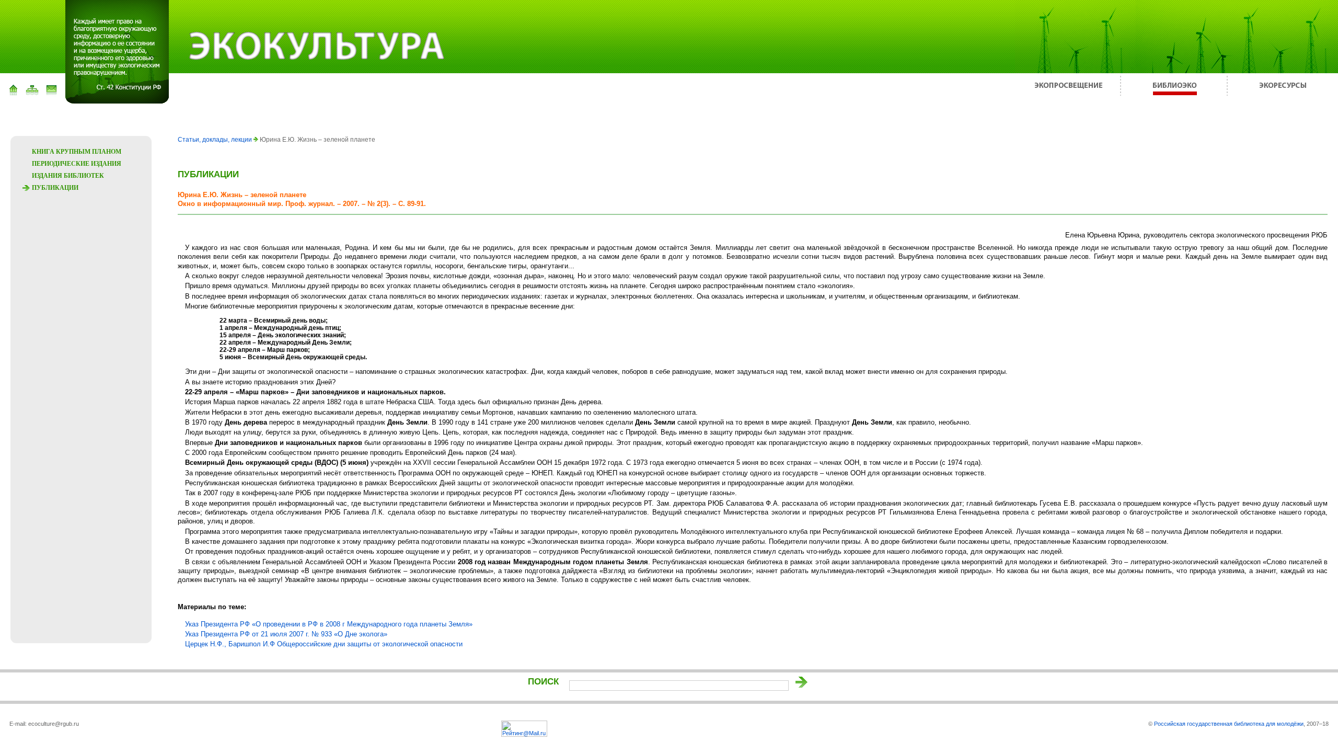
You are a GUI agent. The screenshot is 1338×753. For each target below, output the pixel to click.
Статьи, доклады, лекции (215, 139)
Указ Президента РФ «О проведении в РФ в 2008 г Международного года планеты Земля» (328, 624)
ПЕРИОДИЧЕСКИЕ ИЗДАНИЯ (76, 163)
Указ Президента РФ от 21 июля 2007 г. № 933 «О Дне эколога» (286, 634)
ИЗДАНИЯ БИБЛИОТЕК (68, 175)
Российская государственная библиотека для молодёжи (1229, 724)
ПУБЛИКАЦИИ (55, 187)
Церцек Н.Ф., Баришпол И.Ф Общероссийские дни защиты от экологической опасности (324, 644)
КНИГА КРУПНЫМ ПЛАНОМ (76, 151)
